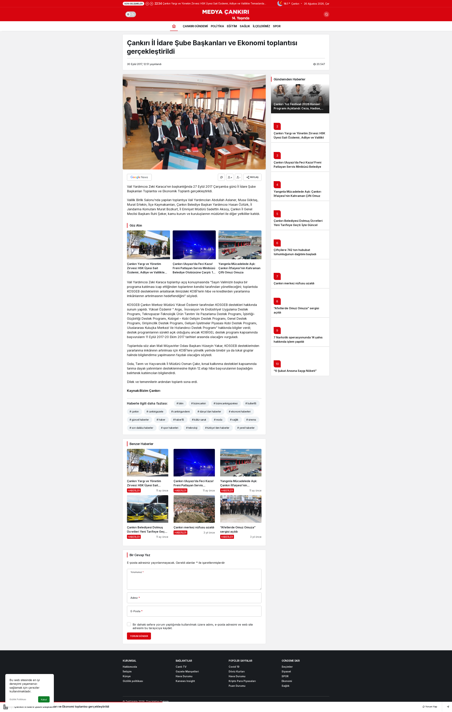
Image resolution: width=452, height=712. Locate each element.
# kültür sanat (199, 419)
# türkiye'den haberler (217, 427)
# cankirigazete (155, 411)
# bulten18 (250, 403)
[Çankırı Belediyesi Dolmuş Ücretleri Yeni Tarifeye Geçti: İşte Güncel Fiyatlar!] (147, 517)
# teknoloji (191, 427)
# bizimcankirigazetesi (225, 403)
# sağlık (234, 419)
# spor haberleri (169, 427)
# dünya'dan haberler (209, 411)
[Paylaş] (445, 706)
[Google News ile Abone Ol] (139, 177)
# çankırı (134, 411)
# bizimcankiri (198, 403)
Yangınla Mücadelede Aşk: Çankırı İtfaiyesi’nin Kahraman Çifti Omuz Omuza (297, 196)
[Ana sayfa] (174, 26)
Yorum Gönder (139, 636)
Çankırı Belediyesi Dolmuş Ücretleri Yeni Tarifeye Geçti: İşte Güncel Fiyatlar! (298, 225)
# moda (218, 419)
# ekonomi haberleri (239, 411)
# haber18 (178, 419)
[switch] (130, 14)
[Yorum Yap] (221, 177)
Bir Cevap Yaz (140, 555)
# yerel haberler (246, 427)
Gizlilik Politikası (18, 699)
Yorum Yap (431, 706)
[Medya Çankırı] (226, 14)
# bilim (180, 403)
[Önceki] (147, 3)
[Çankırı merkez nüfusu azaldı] (194, 517)
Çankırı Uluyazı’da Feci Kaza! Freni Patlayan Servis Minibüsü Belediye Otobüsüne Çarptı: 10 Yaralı (297, 167)
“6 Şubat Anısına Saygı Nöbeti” (295, 371)
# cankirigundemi (180, 411)
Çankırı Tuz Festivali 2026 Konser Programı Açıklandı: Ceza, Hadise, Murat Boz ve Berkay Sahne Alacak (298, 108)
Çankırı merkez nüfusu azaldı (294, 283)
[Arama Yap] (326, 14)
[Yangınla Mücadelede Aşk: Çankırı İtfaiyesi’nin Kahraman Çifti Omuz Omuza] (239, 252)
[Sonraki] (151, 3)
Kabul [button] (44, 699)
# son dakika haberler (141, 427)
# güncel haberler (139, 419)
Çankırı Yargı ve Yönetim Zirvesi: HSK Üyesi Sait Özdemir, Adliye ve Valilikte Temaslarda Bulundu (300, 138)
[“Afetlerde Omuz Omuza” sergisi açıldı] (240, 517)
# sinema (251, 419)
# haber (161, 419)
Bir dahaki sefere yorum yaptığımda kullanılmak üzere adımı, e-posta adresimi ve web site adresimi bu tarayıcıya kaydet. (193, 626)
